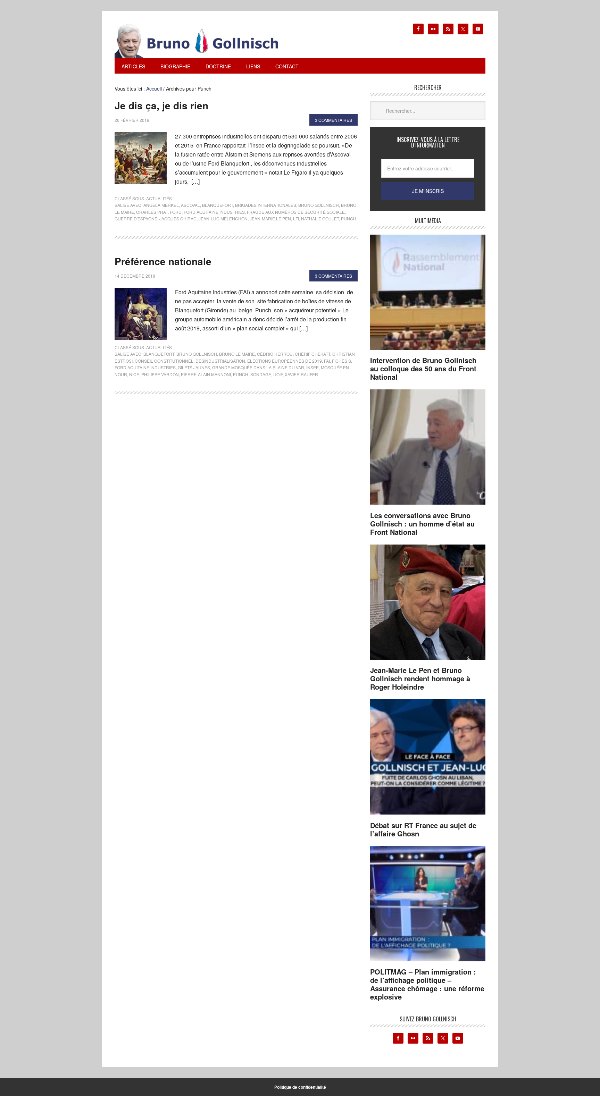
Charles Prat (152, 212)
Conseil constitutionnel (164, 361)
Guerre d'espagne (136, 218)
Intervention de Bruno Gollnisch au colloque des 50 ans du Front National (423, 368)
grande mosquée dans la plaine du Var (258, 367)
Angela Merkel (161, 205)
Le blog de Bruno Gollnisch (205, 41)
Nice (134, 374)
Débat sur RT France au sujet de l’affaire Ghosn (423, 829)
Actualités (159, 198)
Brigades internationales (265, 205)
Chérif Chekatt (312, 354)
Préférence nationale (163, 261)
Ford (176, 212)
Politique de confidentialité (300, 1087)
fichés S (341, 361)
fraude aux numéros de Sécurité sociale (296, 212)
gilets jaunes (194, 367)
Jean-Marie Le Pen (270, 218)
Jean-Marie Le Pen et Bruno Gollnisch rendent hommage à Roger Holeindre (420, 678)
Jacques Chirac (178, 218)
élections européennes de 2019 (284, 361)
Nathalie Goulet (320, 218)
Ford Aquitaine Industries (214, 212)
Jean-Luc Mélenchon (223, 218)
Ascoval (190, 205)
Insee (312, 367)
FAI (327, 361)
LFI (296, 218)
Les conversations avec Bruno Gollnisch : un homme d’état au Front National (422, 523)
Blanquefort (217, 205)
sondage (260, 374)
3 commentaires (333, 120)
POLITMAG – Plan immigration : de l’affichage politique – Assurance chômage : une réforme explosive (427, 984)
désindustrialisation (220, 361)
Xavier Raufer (301, 374)
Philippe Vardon (160, 374)
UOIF (278, 374)
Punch (348, 218)
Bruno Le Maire (237, 354)
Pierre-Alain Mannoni (206, 374)
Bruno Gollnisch (318, 205)
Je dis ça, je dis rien (161, 105)
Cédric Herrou (275, 354)
